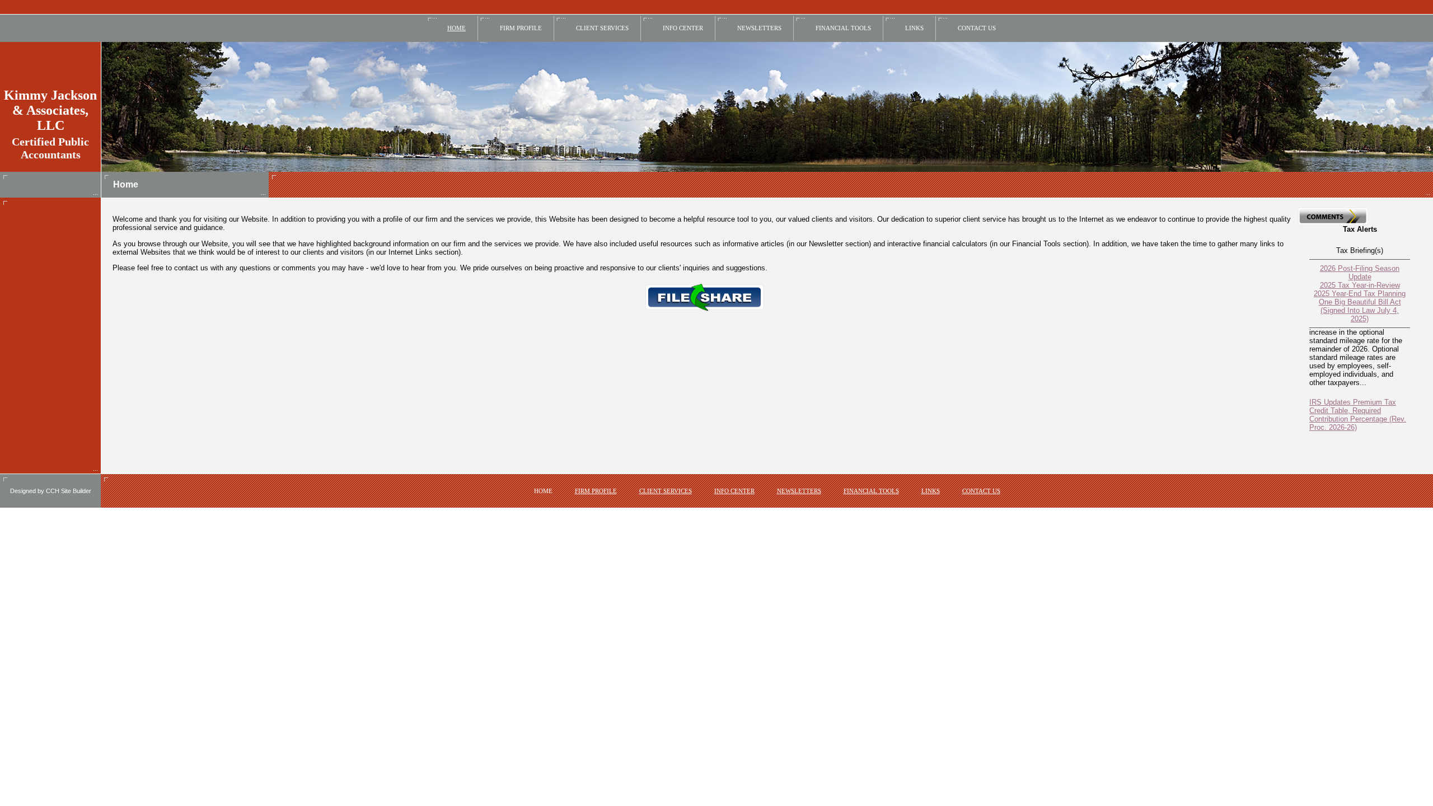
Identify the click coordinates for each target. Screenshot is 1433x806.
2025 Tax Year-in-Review (1360, 285)
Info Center (683, 28)
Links (914, 28)
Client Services (602, 28)
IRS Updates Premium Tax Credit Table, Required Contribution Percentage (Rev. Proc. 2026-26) (1357, 407)
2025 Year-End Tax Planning (1360, 293)
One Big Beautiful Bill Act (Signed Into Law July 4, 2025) (1360, 310)
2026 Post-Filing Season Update (1359, 272)
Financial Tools (843, 28)
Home (456, 28)
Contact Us (977, 28)
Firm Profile (521, 28)
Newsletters (759, 28)
